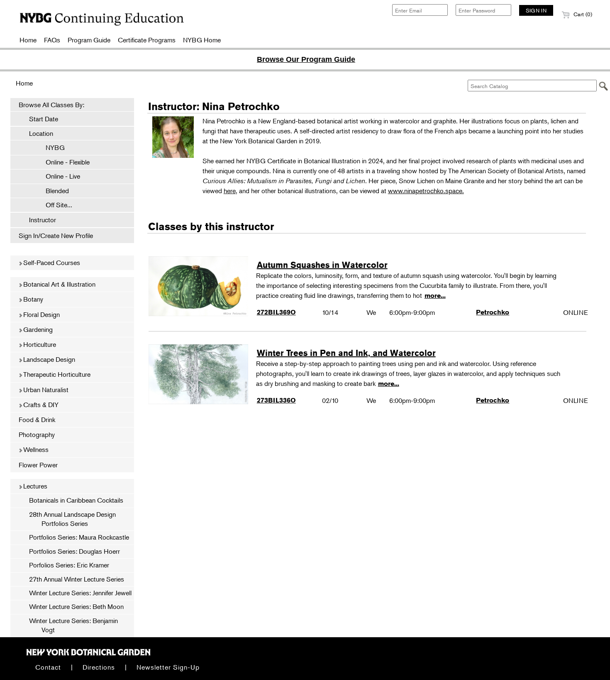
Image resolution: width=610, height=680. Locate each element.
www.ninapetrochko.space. (426, 191)
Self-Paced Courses (51, 262)
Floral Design (41, 314)
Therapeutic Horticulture (56, 374)
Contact (48, 667)
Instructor (42, 220)
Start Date (43, 119)
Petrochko (492, 312)
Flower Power (38, 465)
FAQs (52, 40)
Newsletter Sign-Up (168, 667)
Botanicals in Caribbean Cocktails (76, 500)
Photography (37, 434)
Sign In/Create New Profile (56, 235)
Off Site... (54, 205)
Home (28, 40)
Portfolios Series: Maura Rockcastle (79, 537)
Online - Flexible (63, 162)
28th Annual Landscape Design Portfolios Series (72, 519)
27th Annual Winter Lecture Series (76, 579)
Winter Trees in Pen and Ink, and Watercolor (346, 353)
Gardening (37, 329)
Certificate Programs (147, 40)
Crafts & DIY (40, 404)
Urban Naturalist (45, 389)
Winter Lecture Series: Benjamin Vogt (73, 625)
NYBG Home (202, 40)
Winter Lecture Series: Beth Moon (76, 606)
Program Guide (89, 40)
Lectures (34, 486)
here (230, 191)
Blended (53, 191)
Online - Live (58, 176)
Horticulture (39, 344)
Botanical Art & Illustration (58, 284)
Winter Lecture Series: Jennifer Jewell (80, 593)
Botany (32, 299)
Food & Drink (37, 419)
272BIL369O (276, 312)
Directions (99, 667)
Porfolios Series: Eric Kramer (69, 565)
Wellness (35, 449)
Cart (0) (582, 14)
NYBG (51, 147)
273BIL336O (276, 400)
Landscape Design (48, 359)
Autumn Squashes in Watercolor (322, 265)
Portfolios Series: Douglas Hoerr (74, 551)
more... (435, 295)
